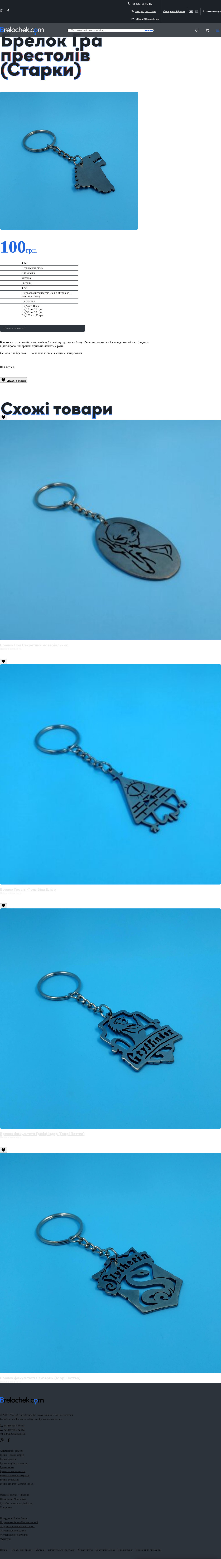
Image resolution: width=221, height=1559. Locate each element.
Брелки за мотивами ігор (13, 1471)
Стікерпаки (6, 1507)
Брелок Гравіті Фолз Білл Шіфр (28, 889)
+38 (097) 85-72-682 (145, 11)
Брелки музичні (8, 1459)
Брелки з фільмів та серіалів (14, 1475)
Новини (4, 1550)
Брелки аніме (7, 1467)
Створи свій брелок (174, 11)
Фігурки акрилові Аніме (13, 1530)
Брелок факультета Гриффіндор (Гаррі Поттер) (42, 1133)
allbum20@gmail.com (147, 19)
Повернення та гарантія (148, 1550)
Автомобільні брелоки (11, 1451)
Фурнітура (5, 1539)
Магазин (40, 1550)
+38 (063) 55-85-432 (142, 4)
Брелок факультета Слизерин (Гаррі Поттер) (40, 1377)
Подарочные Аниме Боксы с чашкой (19, 1522)
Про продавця (125, 1550)
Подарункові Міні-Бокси (13, 1499)
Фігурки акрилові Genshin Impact (17, 1526)
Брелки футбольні (9, 1479)
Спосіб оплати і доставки (61, 1550)
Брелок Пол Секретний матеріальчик (34, 644)
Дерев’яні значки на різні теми (16, 1503)
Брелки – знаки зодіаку (12, 1455)
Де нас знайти (85, 1550)
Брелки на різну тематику (13, 1463)
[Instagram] (1, 11)
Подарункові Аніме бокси (13, 1518)
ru (191, 11)
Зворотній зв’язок (105, 1550)
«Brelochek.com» (23, 1415)
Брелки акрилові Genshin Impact (16, 1484)
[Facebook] (8, 11)
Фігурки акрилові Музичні (14, 1535)
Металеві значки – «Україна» (15, 1495)
